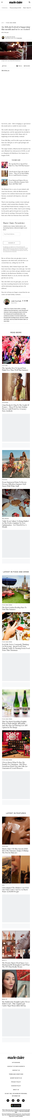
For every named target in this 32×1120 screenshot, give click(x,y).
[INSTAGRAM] (25, 301)
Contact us (16, 1070)
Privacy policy (16, 1081)
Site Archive (16, 1062)
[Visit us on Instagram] (13, 1100)
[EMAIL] (27, 301)
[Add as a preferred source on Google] (16, 1105)
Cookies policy (16, 1085)
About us (16, 1089)
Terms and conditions (16, 1074)
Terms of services (19, 246)
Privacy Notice (21, 248)
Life (2, 22)
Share (5, 65)
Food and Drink (11, 22)
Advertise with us (16, 1078)
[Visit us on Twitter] (8, 1100)
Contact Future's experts (16, 1066)
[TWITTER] (23, 301)
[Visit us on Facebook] (18, 1100)
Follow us (20, 65)
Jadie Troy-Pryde (10, 36)
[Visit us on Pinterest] (23, 1100)
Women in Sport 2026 (15, 8)
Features (19, 38)
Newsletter (28, 65)
